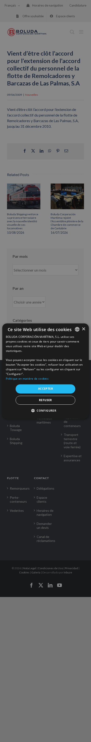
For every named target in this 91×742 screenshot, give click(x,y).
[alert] (45, 371)
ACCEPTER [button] (45, 389)
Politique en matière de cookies (27, 379)
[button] (45, 410)
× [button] (83, 329)
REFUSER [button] (45, 400)
